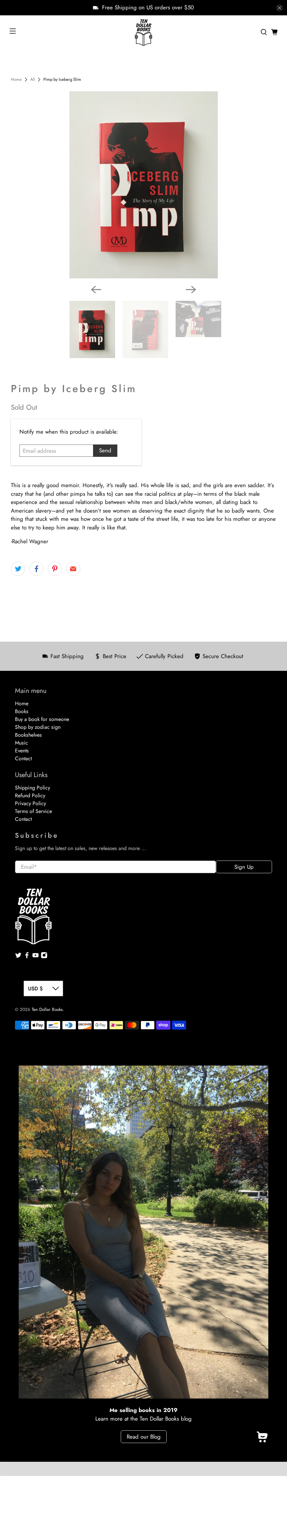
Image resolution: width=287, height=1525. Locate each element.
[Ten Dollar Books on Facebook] (27, 956)
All (32, 79)
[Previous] (96, 289)
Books (21, 711)
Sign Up (244, 867)
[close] (279, 8)
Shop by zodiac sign (38, 727)
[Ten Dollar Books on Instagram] (44, 956)
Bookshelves (28, 735)
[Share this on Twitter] (18, 569)
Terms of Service (33, 811)
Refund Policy (30, 795)
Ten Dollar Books (47, 1009)
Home (16, 79)
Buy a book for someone (42, 719)
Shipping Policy (32, 787)
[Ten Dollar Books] (143, 32)
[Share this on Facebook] (36, 569)
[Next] (191, 289)
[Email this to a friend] (73, 569)
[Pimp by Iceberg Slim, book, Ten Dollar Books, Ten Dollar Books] (143, 184)
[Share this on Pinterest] (55, 569)
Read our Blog (144, 1437)
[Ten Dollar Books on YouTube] (35, 956)
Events (22, 750)
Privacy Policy (30, 803)
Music (21, 742)
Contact (23, 758)
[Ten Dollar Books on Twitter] (18, 956)
